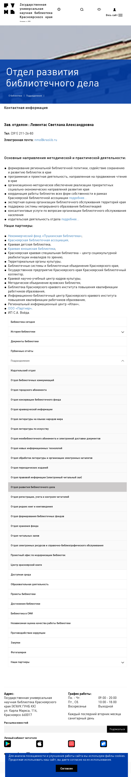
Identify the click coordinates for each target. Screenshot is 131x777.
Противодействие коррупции (28, 632)
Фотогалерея (18, 652)
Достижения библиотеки (25, 603)
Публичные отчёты (22, 351)
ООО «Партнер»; (20, 308)
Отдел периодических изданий (29, 467)
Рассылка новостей (16, 722)
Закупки (15, 642)
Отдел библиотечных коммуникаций (32, 380)
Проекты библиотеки (23, 594)
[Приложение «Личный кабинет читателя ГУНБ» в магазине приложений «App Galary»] (71, 743)
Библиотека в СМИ (22, 613)
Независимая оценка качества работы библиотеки (41, 623)
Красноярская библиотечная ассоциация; (38, 240)
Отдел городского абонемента (29, 389)
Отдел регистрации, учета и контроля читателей (40, 496)
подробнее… (78, 198)
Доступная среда (21, 574)
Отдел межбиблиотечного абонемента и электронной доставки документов (55, 438)
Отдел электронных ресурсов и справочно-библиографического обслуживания (57, 545)
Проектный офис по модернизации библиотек (38, 555)
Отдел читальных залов (25, 535)
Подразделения (34, 95)
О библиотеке (15, 95)
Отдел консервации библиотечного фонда (36, 399)
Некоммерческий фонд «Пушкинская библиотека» (45, 236)
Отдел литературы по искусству (30, 428)
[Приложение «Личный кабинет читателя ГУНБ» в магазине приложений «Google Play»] (7, 743)
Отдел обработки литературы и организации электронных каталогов (51, 458)
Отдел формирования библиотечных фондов (37, 516)
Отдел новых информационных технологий (36, 448)
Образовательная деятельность (30, 584)
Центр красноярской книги (26, 564)
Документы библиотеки (25, 341)
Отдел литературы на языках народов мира (37, 419)
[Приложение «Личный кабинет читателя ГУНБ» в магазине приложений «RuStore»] (103, 743)
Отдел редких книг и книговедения (32, 506)
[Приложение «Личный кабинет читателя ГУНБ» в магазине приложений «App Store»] (39, 743)
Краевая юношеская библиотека (31, 248)
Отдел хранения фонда (24, 526)
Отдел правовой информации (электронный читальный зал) (46, 477)
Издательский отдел (23, 370)
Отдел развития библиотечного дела (33, 487)
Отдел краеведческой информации (32, 409)
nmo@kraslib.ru (45, 140)
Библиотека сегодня (23, 321)
